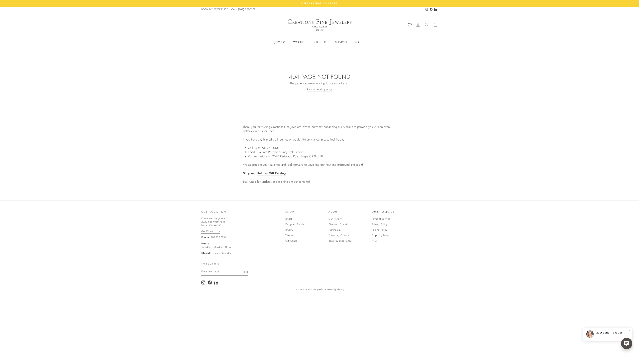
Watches (299, 42)
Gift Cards (291, 241)
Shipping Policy (381, 235)
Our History (335, 219)
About (359, 42)
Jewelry (280, 42)
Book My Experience (340, 241)
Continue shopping (319, 89)
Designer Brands (294, 224)
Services (341, 42)
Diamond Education (339, 224)
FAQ (374, 241)
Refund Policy (379, 230)
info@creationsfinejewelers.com (282, 152)
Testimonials (334, 230)
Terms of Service (381, 219)
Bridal (288, 219)
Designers (320, 42)
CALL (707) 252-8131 (243, 9)
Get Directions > (210, 231)
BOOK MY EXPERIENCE (214, 9)
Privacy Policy (379, 224)
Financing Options (338, 235)
